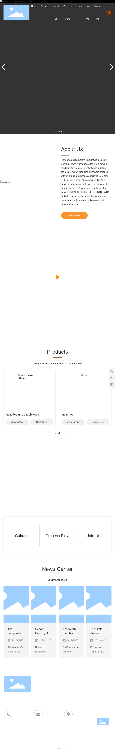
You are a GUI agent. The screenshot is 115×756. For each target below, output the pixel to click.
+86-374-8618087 (13, 727)
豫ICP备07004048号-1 (50, 748)
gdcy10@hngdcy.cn (44, 734)
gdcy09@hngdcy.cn (44, 727)
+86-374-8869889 (13, 730)
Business (60, 748)
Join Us (93, 536)
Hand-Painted (75, 363)
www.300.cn (88, 746)
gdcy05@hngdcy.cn (45, 730)
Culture (21, 536)
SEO (67, 748)
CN (108, 12)
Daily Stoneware (40, 363)
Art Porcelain (57, 363)
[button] (55, 131)
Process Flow (57, 536)
